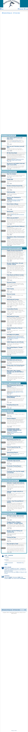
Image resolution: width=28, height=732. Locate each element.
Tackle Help (10, 179)
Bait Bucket (10, 211)
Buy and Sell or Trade (12, 543)
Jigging (14, 391)
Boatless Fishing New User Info (9, 135)
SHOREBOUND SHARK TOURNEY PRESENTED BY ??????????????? (14, 430)
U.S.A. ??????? (14, 338)
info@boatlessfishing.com (16, 141)
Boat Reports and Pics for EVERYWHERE (13, 397)
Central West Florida (12, 309)
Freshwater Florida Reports (14, 466)
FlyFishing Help (11, 192)
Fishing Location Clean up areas (14, 160)
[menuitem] (1, 9)
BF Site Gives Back (12, 153)
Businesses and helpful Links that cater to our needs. (16, 164)
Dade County (10, 288)
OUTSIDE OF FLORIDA (13, 334)
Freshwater (4, 458)
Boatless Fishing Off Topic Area (9, 513)
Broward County (11, 282)
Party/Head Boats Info (12, 404)
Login (5, 555)
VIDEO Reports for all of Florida (15, 342)
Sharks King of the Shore (7, 410)
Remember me (20, 562)
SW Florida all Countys (13, 299)
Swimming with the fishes (7, 437)
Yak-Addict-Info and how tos (14, 360)
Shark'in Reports (11, 418)
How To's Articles (11, 174)
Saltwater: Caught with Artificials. (15, 483)
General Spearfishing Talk (13, 447)
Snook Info (18, 200)
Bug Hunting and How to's (14, 439)
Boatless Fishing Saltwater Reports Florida (12, 248)
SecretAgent (23, 578)
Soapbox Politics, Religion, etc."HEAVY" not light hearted (15, 523)
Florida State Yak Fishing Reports (15, 365)
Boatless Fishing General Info (14, 185)
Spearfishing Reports (12, 452)
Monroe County (11, 294)
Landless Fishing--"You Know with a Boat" (11, 383)
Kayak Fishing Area (6, 357)
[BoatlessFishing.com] (14, 4)
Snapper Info (15, 199)
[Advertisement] (14, 74)
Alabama (14, 336)
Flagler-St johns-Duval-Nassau (15, 250)
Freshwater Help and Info (13, 460)
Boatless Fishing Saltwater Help (9, 171)
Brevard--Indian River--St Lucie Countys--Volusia (15, 264)
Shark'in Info (10, 413)
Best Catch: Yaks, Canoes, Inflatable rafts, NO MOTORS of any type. (15, 372)
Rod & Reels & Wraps (12, 204)
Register (10, 555)
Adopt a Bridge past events (18, 159)
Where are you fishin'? (13, 217)
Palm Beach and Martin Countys (15, 275)
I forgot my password (8, 562)
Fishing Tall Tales (11, 537)
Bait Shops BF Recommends (18, 214)
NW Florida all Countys (13, 316)
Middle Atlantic (13, 337)
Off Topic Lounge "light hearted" (15, 515)
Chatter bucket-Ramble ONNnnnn (15, 226)
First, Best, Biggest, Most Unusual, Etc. (10, 480)
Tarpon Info (12, 200)
